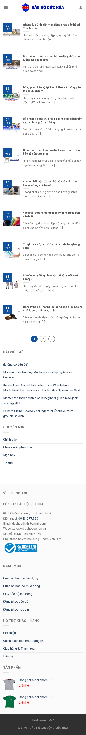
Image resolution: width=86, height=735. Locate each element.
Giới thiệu (9, 633)
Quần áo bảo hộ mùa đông (21, 586)
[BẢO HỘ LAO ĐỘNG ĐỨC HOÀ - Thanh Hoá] (43, 7)
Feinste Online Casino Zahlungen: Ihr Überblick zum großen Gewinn (38, 413)
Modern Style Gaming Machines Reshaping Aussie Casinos (37, 374)
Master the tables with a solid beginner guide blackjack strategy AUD (40, 400)
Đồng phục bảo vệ (15, 602)
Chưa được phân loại (17, 447)
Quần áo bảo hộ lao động (20, 578)
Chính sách (10, 439)
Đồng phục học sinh (16, 609)
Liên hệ (8, 656)
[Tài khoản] (81, 7)
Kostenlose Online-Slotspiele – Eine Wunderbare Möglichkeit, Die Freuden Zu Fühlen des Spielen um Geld (41, 387)
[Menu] (5, 7)
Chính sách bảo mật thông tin (23, 641)
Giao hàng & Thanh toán (19, 648)
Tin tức (8, 463)
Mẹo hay (9, 455)
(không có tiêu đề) (15, 364)
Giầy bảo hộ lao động (17, 594)
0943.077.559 (28, 518)
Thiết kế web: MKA (43, 720)
